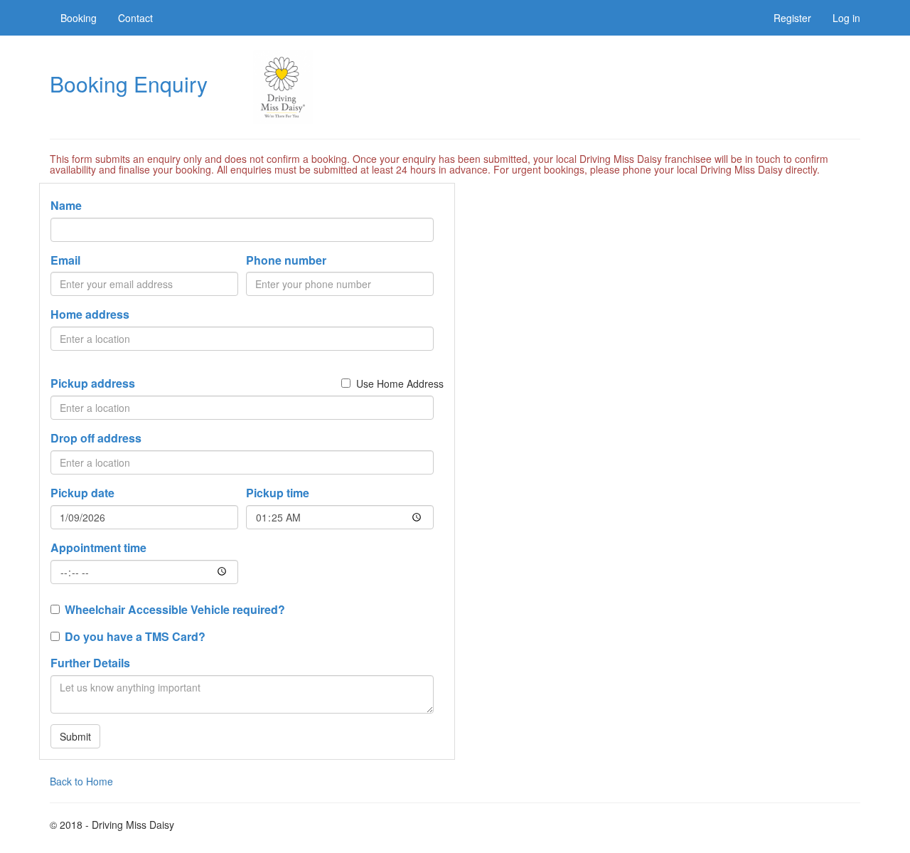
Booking (78, 18)
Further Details (90, 663)
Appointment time (98, 548)
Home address (89, 314)
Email (65, 260)
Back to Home (81, 781)
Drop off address (95, 438)
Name (66, 205)
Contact (135, 18)
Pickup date (82, 493)
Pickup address (92, 383)
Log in (846, 18)
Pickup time (277, 493)
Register (792, 18)
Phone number (286, 260)
